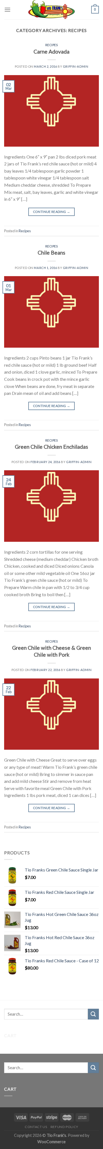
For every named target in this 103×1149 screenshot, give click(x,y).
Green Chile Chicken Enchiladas (51, 446)
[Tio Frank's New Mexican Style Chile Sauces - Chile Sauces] (51, 9)
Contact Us (36, 1127)
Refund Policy (64, 1127)
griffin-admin (75, 66)
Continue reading (51, 212)
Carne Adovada (51, 51)
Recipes (51, 45)
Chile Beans (51, 252)
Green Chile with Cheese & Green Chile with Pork (51, 651)
